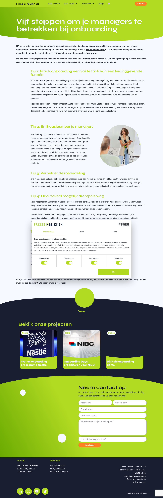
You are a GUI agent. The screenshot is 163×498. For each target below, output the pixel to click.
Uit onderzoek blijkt (95, 50)
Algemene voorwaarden (135, 476)
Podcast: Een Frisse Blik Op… (132, 470)
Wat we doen (54, 4)
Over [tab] (115, 232)
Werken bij (86, 4)
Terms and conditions (136, 479)
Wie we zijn (69, 4)
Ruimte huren (140, 473)
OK (113, 272)
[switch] (69, 262)
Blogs (101, 4)
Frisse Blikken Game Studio (133, 467)
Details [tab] (81, 232)
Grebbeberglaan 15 (26, 468)
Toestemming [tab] (48, 232)
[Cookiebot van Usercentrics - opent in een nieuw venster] (119, 224)
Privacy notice (139, 482)
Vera (81, 311)
